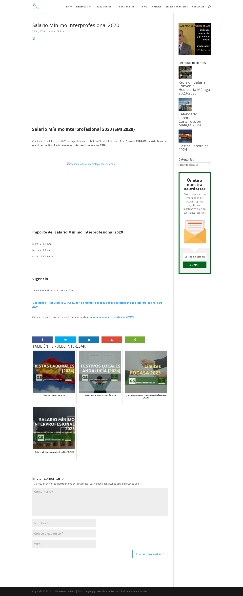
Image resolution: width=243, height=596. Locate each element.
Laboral (51, 31)
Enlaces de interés (177, 6)
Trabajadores (103, 6)
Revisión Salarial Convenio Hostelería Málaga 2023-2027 (194, 88)
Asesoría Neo (67, 591)
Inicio (68, 6)
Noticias (157, 6)
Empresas (82, 6)
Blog (144, 6)
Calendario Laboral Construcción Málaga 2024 (190, 119)
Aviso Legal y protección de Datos (98, 591)
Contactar (198, 6)
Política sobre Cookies (134, 591)
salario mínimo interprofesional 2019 (112, 317)
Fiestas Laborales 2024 (193, 147)
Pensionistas (126, 6)
